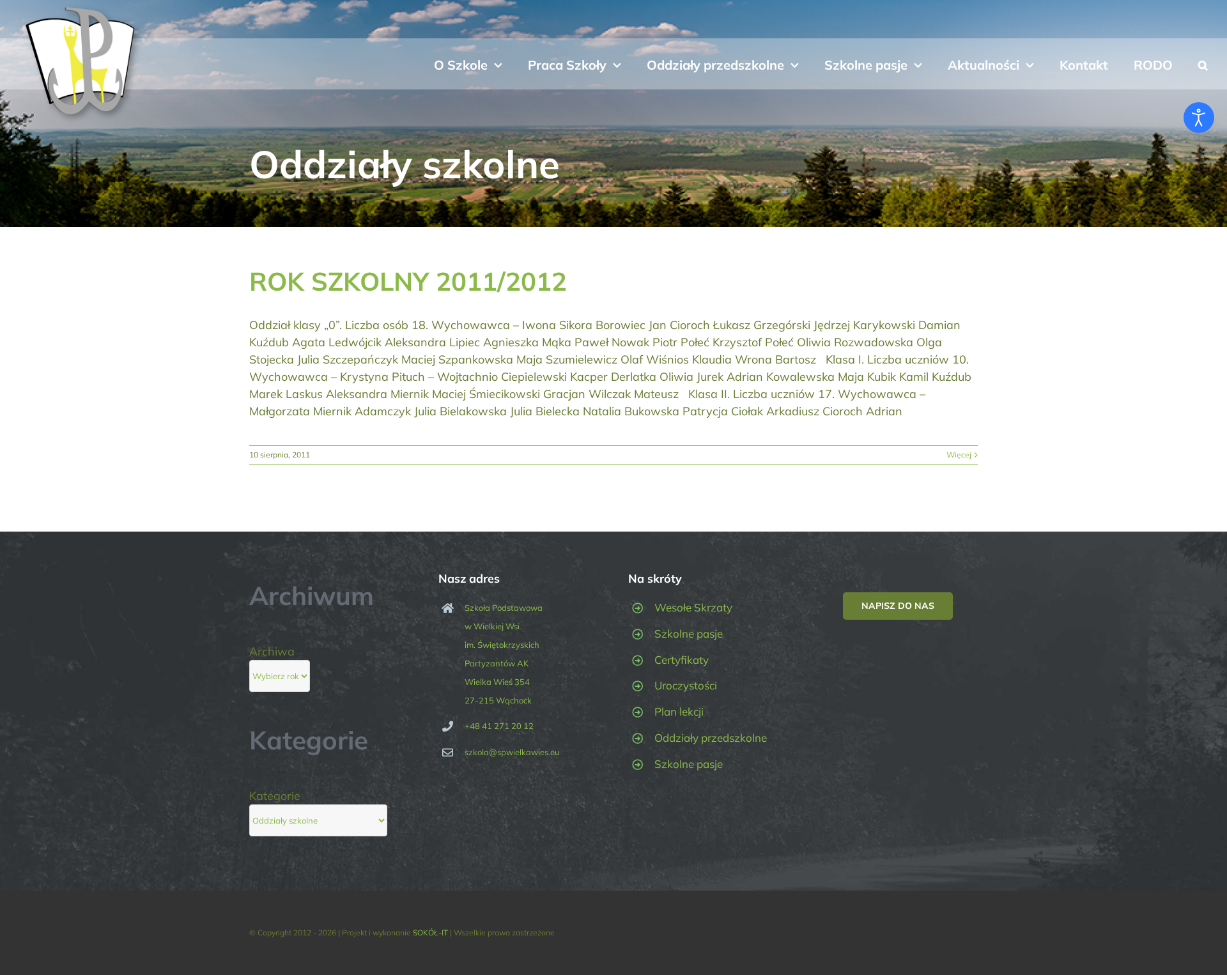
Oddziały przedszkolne (710, 737)
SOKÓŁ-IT (430, 932)
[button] (1203, 63)
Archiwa (272, 651)
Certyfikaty (681, 659)
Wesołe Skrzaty (693, 607)
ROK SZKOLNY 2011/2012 (408, 281)
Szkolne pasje (688, 633)
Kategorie (274, 795)
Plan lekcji (679, 711)
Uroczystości (685, 685)
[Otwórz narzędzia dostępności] (1199, 117)
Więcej (958, 454)
